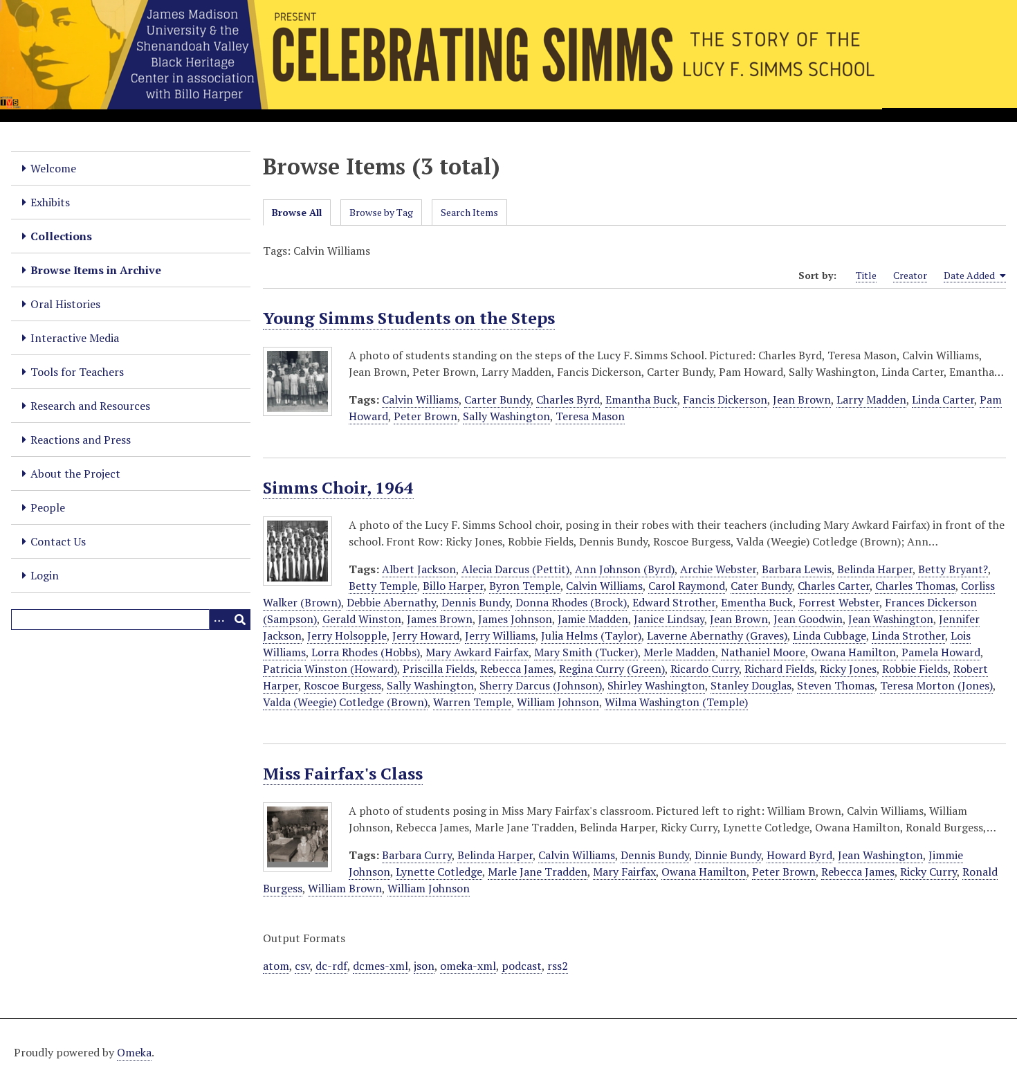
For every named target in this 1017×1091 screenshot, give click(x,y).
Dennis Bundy (475, 602)
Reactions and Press (80, 439)
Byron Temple (524, 585)
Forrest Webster (838, 602)
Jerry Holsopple (347, 635)
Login (44, 575)
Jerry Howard (425, 635)
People (47, 507)
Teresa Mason (590, 416)
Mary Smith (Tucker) (586, 652)
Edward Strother (673, 602)
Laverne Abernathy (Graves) (717, 635)
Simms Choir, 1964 (338, 487)
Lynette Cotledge (439, 871)
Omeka (134, 1052)
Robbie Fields (915, 668)
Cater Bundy (761, 585)
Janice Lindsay (669, 618)
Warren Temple (472, 702)
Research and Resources (90, 405)
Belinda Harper (875, 569)
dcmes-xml (380, 965)
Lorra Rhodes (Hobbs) (365, 652)
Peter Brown (425, 416)
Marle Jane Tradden (537, 871)
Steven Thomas (835, 685)
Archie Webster (718, 569)
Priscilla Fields (439, 668)
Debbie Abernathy (391, 602)
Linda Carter (943, 399)
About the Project (75, 473)
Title (866, 275)
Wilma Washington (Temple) (676, 702)
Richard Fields (779, 668)
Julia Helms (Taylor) (591, 635)
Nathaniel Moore (763, 652)
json (424, 965)
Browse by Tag (381, 212)
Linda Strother (908, 635)
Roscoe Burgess (342, 685)
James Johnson (515, 618)
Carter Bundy (497, 399)
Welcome (53, 168)
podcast (522, 965)
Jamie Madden (593, 618)
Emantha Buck (641, 399)
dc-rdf (331, 965)
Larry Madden (871, 399)
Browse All (297, 212)
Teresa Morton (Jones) (936, 685)
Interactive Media (74, 337)
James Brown (440, 618)
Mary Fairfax (624, 871)
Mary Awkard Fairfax (477, 652)
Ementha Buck (757, 602)
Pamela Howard (940, 652)
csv (302, 965)
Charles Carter (834, 585)
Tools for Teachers (77, 371)
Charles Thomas (915, 585)
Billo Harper (453, 585)
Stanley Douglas (751, 685)
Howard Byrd (799, 855)
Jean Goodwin (808, 618)
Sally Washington (506, 416)
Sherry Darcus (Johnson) (540, 685)
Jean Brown (802, 399)
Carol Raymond (686, 585)
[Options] (219, 619)
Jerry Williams (500, 635)
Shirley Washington (656, 685)
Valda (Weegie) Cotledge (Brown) (345, 702)
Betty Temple (383, 585)
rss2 (557, 965)
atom (276, 965)
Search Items (469, 212)
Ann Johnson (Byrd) (625, 569)
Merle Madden (679, 652)
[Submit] (240, 619)
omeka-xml (468, 965)
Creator (910, 275)
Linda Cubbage (829, 635)
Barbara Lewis (797, 569)
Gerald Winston (361, 618)
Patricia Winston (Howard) (330, 668)
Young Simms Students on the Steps (409, 318)
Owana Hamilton (853, 652)
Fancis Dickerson (725, 399)
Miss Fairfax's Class (343, 773)
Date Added (970, 275)
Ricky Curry (928, 871)
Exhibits (50, 202)
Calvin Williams (420, 399)
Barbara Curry (417, 855)
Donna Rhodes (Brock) (571, 602)
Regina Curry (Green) (612, 668)
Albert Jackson (419, 569)
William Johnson (558, 702)
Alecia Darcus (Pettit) (515, 569)
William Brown (345, 888)
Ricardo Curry (704, 668)
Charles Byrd (568, 399)
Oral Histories (65, 304)
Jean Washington (890, 618)
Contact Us (58, 541)
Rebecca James (516, 668)
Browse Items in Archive (95, 270)
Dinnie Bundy (728, 855)
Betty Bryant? (953, 569)
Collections (61, 236)
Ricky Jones (848, 668)
